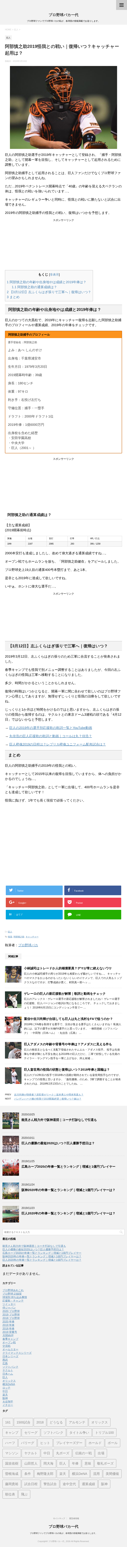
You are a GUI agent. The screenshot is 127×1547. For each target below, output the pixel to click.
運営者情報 (74, 1518)
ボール (113, 1443)
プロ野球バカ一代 (63, 15)
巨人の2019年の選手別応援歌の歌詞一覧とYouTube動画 (50, 728)
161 (8, 1422)
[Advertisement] (63, 245)
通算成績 (88, 1484)
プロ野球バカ (28, 945)
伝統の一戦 (83, 1453)
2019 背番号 (9, 1332)
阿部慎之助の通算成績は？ (34, 287)
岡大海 (48, 1463)
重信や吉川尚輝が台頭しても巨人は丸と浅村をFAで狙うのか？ (68, 1019)
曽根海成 (11, 1474)
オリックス (9, 1380)
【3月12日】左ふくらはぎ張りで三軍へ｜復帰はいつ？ (49, 292)
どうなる (56, 1422)
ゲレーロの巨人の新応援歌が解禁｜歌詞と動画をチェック (65, 993)
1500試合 (23, 1422)
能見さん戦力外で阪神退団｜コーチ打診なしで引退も (59, 1120)
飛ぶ (24, 1494)
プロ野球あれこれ (13, 1290)
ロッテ (6, 1387)
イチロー (7, 1405)
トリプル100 (104, 1432)
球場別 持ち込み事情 (14, 1297)
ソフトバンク (10, 1366)
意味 (88, 1463)
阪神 (5, 1398)
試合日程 (31, 1484)
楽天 (5, 1394)
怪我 (10, 936)
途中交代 (69, 1484)
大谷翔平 (7, 1401)
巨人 (10, 932)
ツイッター (9, 1304)
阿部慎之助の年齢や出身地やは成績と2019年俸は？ (46, 282)
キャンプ (11, 1432)
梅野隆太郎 (45, 1474)
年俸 (75, 1463)
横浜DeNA (8, 1384)
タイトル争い (79, 1432)
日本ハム (7, 1373)
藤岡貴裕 (11, 1484)
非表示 (54, 274)
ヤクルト (7, 1370)
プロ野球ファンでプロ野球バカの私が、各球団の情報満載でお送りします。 (63, 1533)
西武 (5, 1359)
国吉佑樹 (11, 1463)
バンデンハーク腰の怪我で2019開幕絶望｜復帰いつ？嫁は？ (47, 1098)
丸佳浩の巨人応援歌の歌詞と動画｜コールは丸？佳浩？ (50, 736)
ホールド (95, 1443)
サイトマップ (59, 1518)
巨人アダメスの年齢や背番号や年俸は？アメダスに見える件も (68, 1044)
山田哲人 (31, 1463)
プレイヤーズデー (69, 1443)
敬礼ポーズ (105, 1463)
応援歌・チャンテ (13, 1300)
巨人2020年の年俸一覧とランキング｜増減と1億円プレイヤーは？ (68, 1213)
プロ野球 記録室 (12, 1293)
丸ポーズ (62, 1453)
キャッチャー (32, 936)
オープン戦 (9, 1342)
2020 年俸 (8, 1321)
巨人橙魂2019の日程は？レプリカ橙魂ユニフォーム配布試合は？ (57, 744)
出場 (101, 1453)
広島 (5, 1363)
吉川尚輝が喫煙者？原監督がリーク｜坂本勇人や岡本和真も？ (49, 1094)
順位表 (10, 1494)
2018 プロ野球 (11, 1318)
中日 (5, 1391)
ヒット (45, 1443)
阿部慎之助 (19, 936)
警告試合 (50, 1484)
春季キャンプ (10, 1339)
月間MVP (8, 1335)
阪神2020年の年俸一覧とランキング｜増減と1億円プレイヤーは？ (68, 1190)
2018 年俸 (8, 1328)
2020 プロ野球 (11, 1311)
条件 (27, 1474)
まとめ (13, 297)
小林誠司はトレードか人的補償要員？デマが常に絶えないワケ (68, 968)
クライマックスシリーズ (17, 1353)
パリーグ (27, 1443)
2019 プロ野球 (11, 1314)
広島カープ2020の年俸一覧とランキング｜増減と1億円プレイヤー (68, 1166)
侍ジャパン (9, 1307)
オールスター (10, 1349)
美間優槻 (112, 1474)
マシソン (11, 1453)
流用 (96, 1474)
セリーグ (31, 1432)
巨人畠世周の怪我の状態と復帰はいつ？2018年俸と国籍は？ (67, 1069)
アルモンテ (77, 1422)
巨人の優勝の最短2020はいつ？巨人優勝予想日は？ (58, 1143)
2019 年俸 (8, 1325)
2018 (40, 1422)
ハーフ (10, 1443)
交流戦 (6, 1346)
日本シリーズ (10, 1356)
